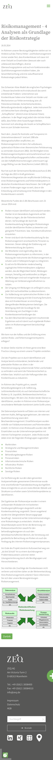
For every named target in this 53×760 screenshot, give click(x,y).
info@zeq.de (13, 692)
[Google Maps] (39, 737)
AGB (9, 708)
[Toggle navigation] (48, 6)
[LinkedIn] (10, 737)
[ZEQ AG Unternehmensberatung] (7, 5)
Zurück (7, 636)
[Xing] (20, 737)
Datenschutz (13, 704)
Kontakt (28, 728)
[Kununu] (30, 737)
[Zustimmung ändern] (5, 755)
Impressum (13, 700)
